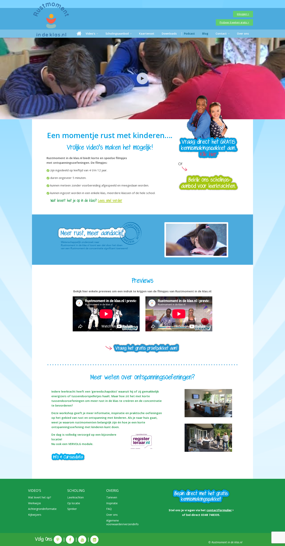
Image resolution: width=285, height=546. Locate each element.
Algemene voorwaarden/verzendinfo (122, 522)
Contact (221, 33)
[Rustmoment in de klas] (79, 34)
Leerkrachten (75, 497)
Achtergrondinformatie (42, 509)
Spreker (72, 509)
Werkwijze (34, 503)
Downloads (169, 33)
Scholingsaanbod (117, 33)
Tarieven (111, 497)
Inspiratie (112, 503)
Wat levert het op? (39, 497)
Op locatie (73, 503)
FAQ (109, 509)
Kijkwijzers (34, 514)
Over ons (243, 33)
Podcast (189, 33)
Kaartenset (146, 33)
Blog (205, 33)
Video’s (90, 33)
